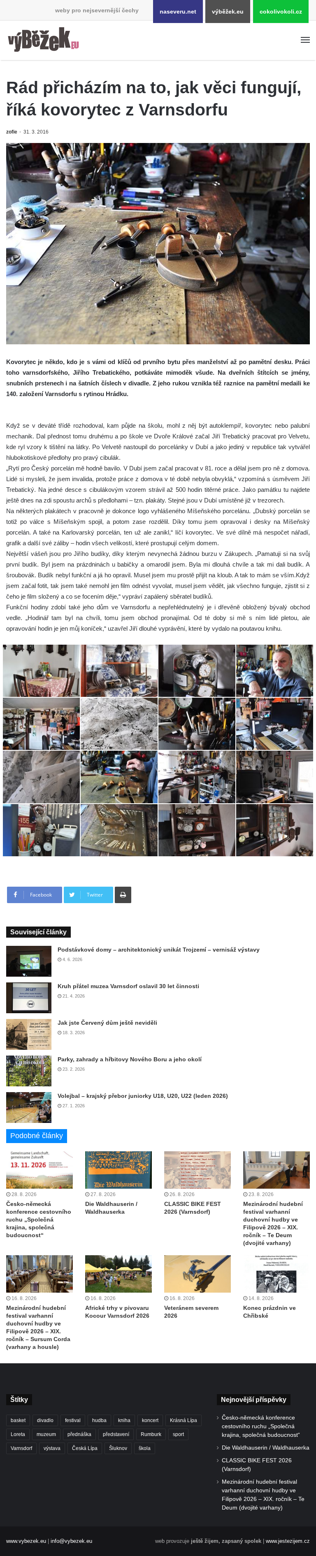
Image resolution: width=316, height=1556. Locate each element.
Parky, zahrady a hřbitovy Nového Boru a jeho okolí (130, 1059)
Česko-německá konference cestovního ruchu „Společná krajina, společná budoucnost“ (38, 1219)
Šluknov (118, 1448)
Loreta (18, 1434)
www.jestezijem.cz (288, 1541)
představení (116, 1434)
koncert (150, 1420)
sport (178, 1434)
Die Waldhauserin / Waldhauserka (265, 1448)
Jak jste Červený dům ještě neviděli (107, 1022)
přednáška (79, 1434)
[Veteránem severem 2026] (197, 1274)
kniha (124, 1420)
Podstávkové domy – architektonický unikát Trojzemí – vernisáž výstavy (159, 949)
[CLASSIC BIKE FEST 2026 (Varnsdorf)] (197, 1170)
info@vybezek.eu (71, 1541)
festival (73, 1420)
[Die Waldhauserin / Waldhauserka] (118, 1170)
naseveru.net (178, 11)
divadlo (45, 1420)
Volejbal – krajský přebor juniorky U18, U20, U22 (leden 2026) (143, 1096)
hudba (99, 1420)
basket (18, 1420)
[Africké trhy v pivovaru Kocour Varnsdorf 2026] (118, 1274)
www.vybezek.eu (26, 1541)
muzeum (46, 1434)
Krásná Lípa (183, 1420)
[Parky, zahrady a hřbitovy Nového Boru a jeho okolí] (28, 1071)
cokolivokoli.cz (281, 11)
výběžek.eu (228, 11)
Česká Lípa (85, 1448)
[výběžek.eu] (45, 40)
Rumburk (151, 1434)
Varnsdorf (21, 1448)
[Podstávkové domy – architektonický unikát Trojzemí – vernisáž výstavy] (28, 961)
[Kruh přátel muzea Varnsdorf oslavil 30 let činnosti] (28, 997)
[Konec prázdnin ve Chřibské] (276, 1274)
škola (145, 1448)
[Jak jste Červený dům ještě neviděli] (28, 1034)
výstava (52, 1448)
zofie (11, 132)
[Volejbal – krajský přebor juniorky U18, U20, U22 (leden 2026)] (28, 1107)
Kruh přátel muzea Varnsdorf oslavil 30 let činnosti (128, 986)
